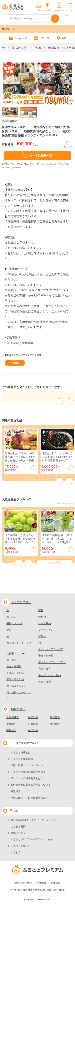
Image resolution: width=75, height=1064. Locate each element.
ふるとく (16, 852)
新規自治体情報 (23, 882)
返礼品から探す (20, 47)
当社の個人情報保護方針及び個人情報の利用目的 (37, 889)
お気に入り (68, 146)
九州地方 (55, 724)
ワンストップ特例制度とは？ (27, 778)
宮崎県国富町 (9, 121)
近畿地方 (33, 724)
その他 (38, 47)
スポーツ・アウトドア (50, 649)
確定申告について (21, 791)
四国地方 (55, 717)
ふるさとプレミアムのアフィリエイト (32, 839)
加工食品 (11, 660)
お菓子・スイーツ (16, 653)
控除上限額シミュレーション (27, 765)
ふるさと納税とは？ (22, 752)
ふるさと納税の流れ (22, 758)
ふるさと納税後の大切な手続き (28, 771)
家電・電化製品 (15, 679)
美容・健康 (44, 681)
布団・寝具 (44, 668)
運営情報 (41, 882)
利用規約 (56, 882)
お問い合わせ (18, 833)
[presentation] (4, 84)
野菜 (8, 629)
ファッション (45, 629)
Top (4, 47)
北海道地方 (12, 717)
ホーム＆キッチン (16, 685)
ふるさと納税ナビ (21, 846)
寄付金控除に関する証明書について (31, 784)
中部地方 (33, 717)
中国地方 (33, 730)
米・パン (11, 616)
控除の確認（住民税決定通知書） (29, 797)
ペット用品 (44, 623)
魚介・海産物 (13, 666)
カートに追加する (40, 155)
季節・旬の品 (45, 655)
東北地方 (11, 724)
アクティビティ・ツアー (52, 662)
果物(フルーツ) (14, 623)
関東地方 (11, 730)
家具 (40, 610)
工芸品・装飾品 (15, 673)
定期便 (42, 636)
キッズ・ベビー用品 (49, 675)
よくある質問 (18, 826)
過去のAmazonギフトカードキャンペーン (33, 819)
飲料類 (42, 616)
